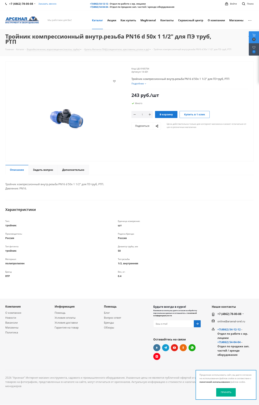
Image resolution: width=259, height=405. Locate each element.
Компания (13, 306)
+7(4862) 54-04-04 (99, 6)
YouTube (174, 347)
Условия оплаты (65, 317)
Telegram (165, 347)
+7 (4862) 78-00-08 (229, 313)
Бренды (109, 322)
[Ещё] (250, 20)
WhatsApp (192, 347)
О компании (13, 312)
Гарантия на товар (67, 327)
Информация (65, 306)
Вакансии (11, 322)
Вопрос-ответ (112, 317)
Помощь (60, 312)
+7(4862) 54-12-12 (99, 3)
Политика (11, 332)
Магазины (11, 327)
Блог (107, 312)
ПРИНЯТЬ (226, 392)
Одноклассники (183, 347)
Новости (10, 317)
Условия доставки (66, 322)
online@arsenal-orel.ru (231, 321)
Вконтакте (156, 347)
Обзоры (109, 327)
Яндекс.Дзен (156, 356)
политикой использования (214, 381)
